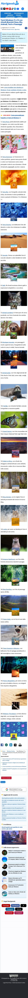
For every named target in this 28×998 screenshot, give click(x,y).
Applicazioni (10, 17)
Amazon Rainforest (9, 559)
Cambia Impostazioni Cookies (18, 982)
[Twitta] (15, 746)
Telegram (10, 909)
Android (10, 15)
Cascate (4, 255)
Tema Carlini (7, 619)
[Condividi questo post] (26, 28)
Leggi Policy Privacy (7, 982)
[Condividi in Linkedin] (10, 746)
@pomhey (17, 29)
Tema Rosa (5, 122)
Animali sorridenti (7, 312)
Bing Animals (7, 497)
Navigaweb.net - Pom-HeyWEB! (9, 978)
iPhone (18, 15)
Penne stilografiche (9, 681)
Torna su (3, 782)
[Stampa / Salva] (20, 745)
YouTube (6, 905)
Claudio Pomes (10, 29)
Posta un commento (6, 777)
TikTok (19, 909)
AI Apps (20, 17)
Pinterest (9, 913)
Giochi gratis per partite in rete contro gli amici (13, 798)
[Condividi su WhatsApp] (6, 746)
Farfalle (5, 406)
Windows (7, 13)
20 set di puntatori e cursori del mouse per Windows (14, 766)
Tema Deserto (6, 224)
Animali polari (6, 373)
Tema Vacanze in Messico (11, 648)
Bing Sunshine (7, 589)
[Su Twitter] (4, 9)
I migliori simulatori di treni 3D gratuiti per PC (13, 808)
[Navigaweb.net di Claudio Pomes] (10, 5)
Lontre (5, 529)
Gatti (3, 285)
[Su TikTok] (12, 9)
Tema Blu (5, 192)
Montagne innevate (8, 342)
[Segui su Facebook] (1, 9)
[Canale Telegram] (15, 9)
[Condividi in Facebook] (2, 746)
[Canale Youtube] (7, 9)
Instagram (19, 913)
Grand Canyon (7, 431)
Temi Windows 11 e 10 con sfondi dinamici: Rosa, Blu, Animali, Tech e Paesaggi (11, 22)
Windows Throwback (9, 714)
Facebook (15, 905)
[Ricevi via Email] (18, 9)
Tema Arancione (7, 157)
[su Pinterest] (10, 9)
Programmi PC (19, 13)
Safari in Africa (7, 461)
